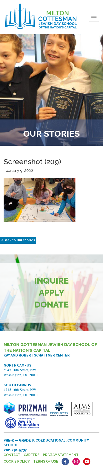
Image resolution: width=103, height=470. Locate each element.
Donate (51, 304)
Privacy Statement (61, 455)
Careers (32, 455)
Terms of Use (45, 461)
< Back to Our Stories (18, 240)
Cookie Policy (17, 461)
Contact (12, 455)
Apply (51, 292)
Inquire (51, 281)
